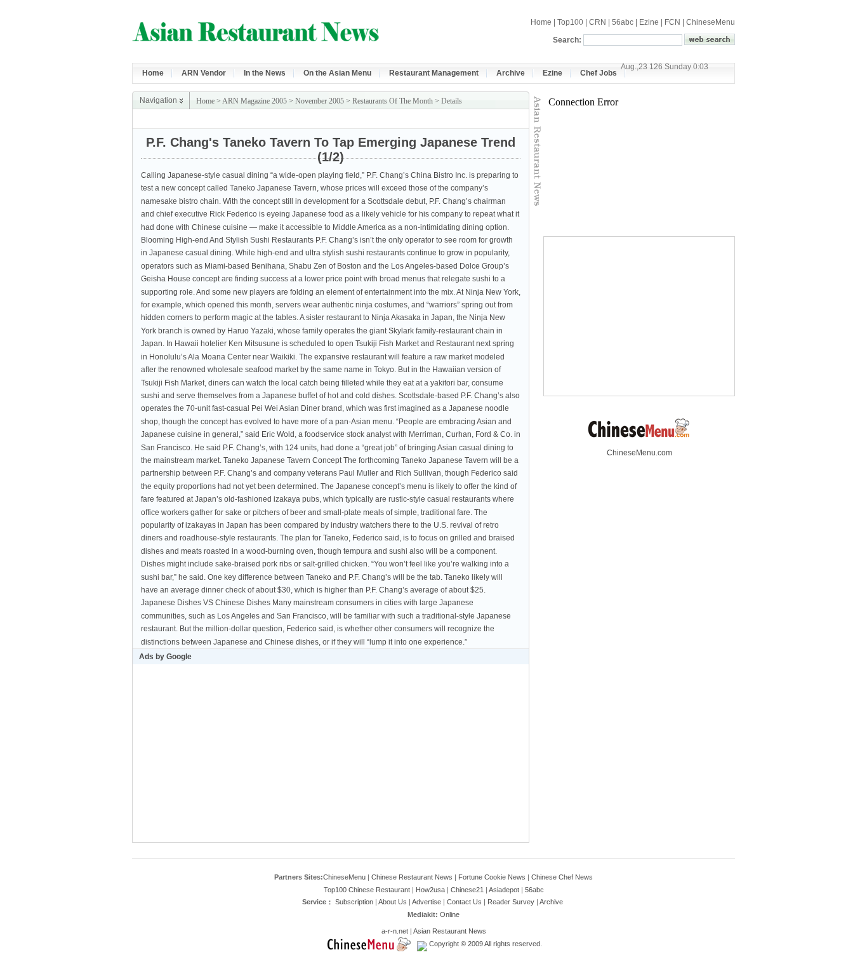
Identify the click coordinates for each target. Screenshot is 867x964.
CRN (597, 22)
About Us (392, 902)
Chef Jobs (598, 73)
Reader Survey (510, 902)
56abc (622, 22)
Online (450, 914)
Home (541, 22)
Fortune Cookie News (492, 877)
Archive (510, 73)
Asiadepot (504, 890)
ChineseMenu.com (639, 452)
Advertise (426, 902)
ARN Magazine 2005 (254, 101)
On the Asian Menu (337, 73)
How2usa (430, 890)
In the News (265, 73)
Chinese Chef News (562, 877)
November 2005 (319, 101)
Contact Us (464, 902)
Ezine (649, 22)
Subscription (354, 902)
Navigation (158, 100)
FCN (672, 22)
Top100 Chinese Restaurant (367, 890)
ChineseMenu (710, 22)
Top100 (570, 22)
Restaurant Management (434, 73)
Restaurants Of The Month (392, 101)
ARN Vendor (204, 73)
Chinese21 (467, 890)
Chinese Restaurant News (412, 877)
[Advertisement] (380, 119)
